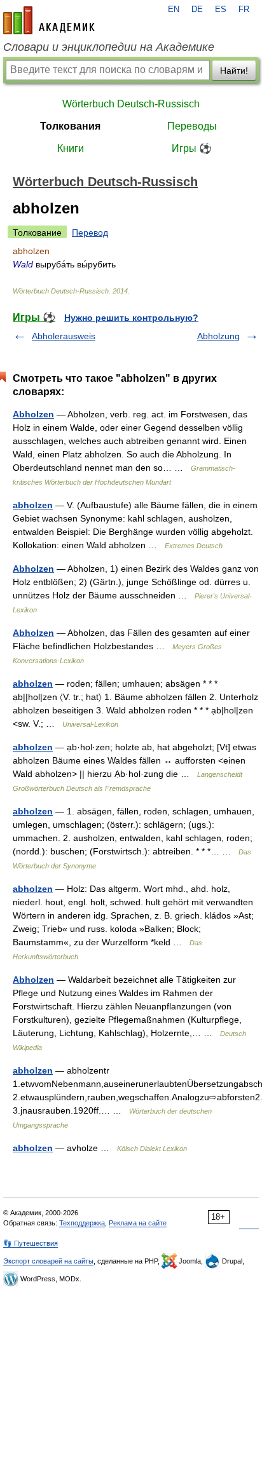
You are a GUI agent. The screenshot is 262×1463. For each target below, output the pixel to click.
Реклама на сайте (138, 1223)
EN (173, 9)
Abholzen (33, 414)
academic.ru (49, 20)
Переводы (192, 126)
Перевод (90, 232)
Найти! (234, 70)
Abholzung (218, 336)
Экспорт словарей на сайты (48, 1261)
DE (197, 9)
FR (243, 9)
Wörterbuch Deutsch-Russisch (131, 103)
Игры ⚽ (192, 148)
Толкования (70, 126)
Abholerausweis (63, 336)
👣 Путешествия (30, 1243)
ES (220, 9)
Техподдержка (82, 1223)
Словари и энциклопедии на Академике (108, 47)
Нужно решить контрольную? (131, 318)
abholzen (33, 505)
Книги (70, 148)
